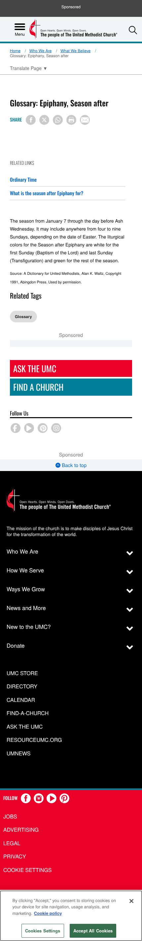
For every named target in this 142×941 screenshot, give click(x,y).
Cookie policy (48, 913)
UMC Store (22, 673)
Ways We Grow (26, 589)
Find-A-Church (28, 713)
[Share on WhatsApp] (58, 120)
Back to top (73, 465)
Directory (22, 686)
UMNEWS (18, 753)
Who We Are (40, 51)
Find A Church (38, 386)
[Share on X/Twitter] (44, 120)
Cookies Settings (42, 930)
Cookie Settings (27, 870)
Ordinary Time (23, 179)
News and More (26, 607)
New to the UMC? (29, 626)
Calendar (21, 700)
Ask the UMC (25, 726)
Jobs (10, 816)
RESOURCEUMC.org (34, 740)
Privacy (14, 856)
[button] (133, 29)
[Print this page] (71, 120)
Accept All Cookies (93, 930)
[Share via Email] (85, 120)
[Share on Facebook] (31, 120)
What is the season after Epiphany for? (46, 193)
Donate (16, 645)
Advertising (21, 829)
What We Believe (75, 51)
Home (15, 51)
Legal (11, 843)
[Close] (131, 901)
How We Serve (25, 570)
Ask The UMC (34, 368)
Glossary (23, 316)
